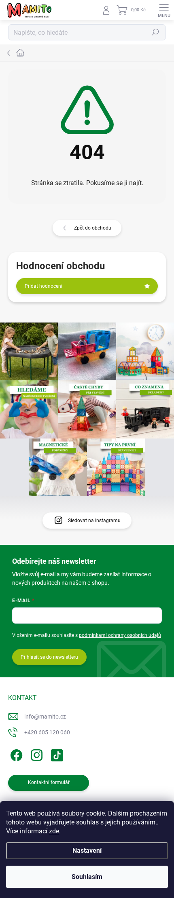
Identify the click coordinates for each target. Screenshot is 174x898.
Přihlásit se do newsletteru (49, 657)
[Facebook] (15, 754)
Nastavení (87, 850)
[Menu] (164, 10)
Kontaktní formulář (49, 782)
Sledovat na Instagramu (94, 520)
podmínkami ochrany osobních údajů (120, 635)
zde (54, 831)
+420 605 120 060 (47, 732)
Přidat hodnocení (43, 286)
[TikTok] (56, 754)
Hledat (155, 32)
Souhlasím (87, 877)
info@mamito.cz (45, 716)
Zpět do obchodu (92, 228)
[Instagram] (35, 754)
